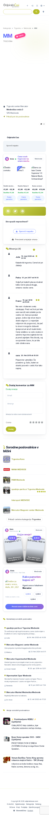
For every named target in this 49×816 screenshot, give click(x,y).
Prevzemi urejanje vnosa (26, 239)
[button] (42, 5)
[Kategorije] (37, 5)
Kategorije (30, 804)
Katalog (38, 804)
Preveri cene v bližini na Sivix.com (24, 607)
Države (12, 807)
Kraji (18, 807)
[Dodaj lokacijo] (27, 5)
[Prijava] (32, 5)
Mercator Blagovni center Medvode (27, 510)
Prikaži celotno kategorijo (24, 519)
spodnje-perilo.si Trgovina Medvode (27, 489)
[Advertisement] (24, 73)
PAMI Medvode (18, 480)
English (30, 811)
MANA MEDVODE (18, 469)
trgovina (7, 41)
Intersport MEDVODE (20, 500)
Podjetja (24, 807)
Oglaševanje (20, 804)
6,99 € (33, 599)
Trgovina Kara (17, 459)
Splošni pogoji (34, 807)
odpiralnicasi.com (31, 801)
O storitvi (10, 804)
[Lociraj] (43, 11)
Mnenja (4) (15, 248)
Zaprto (21, 35)
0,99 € (28, 594)
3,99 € (38, 594)
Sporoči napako (12, 146)
